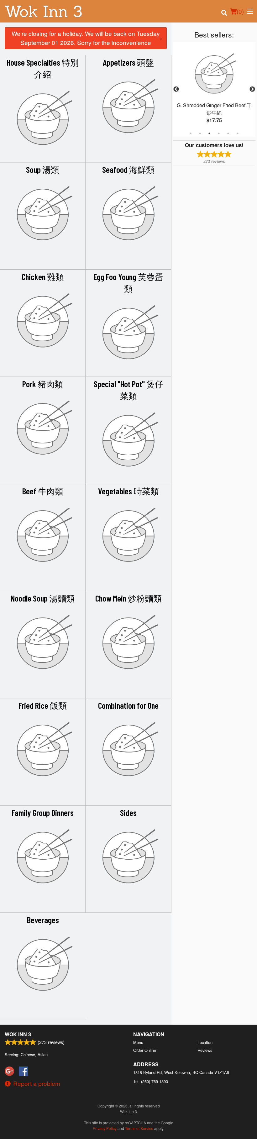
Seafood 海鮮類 (128, 169)
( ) (240, 11)
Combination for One (128, 705)
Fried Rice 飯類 (42, 705)
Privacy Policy (105, 1128)
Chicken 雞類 (43, 277)
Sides (128, 812)
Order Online (144, 1050)
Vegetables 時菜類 (128, 491)
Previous (176, 89)
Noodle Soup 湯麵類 (43, 598)
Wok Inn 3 (18, 1034)
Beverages (43, 920)
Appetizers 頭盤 (128, 62)
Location (204, 1042)
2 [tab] (200, 133)
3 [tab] (209, 133)
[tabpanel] (214, 89)
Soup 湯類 (42, 169)
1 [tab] (190, 133)
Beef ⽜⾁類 (42, 491)
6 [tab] (237, 133)
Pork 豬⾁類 (42, 384)
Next (252, 89)
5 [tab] (228, 133)
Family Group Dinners (43, 812)
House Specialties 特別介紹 (43, 68)
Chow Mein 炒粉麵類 (128, 598)
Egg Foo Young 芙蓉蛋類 (128, 282)
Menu (138, 1042)
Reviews (204, 1050)
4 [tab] (219, 133)
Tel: (150, 1081)
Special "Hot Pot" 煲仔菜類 (128, 390)
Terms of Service (139, 1128)
